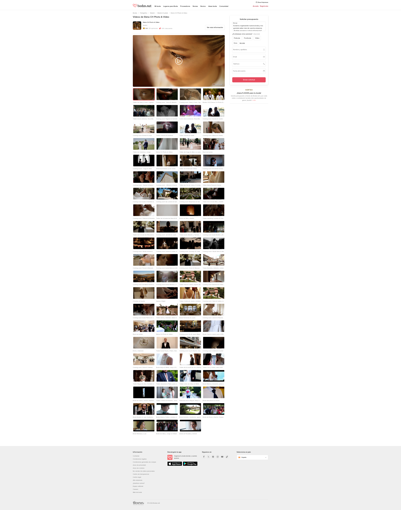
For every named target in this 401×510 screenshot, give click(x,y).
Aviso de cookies (138, 468)
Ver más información (215, 27)
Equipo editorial (138, 486)
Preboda (237, 38)
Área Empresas (262, 2)
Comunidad (223, 6)
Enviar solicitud (249, 80)
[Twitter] (208, 457)
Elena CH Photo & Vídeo (179, 13)
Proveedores (185, 6)
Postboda (247, 38)
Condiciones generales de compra (144, 462)
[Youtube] (222, 457)
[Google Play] (190, 465)
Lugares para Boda (170, 6)
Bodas (135, 13)
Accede (256, 6)
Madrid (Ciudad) (162, 13)
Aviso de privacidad (139, 465)
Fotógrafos (144, 13)
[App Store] (174, 465)
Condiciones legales (140, 459)
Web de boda (137, 492)
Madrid (152, 13)
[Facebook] (204, 457)
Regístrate (264, 6)
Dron (235, 43)
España (244, 457)
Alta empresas (137, 480)
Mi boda (158, 6)
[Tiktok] (227, 457)
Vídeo (257, 38)
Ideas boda (212, 6)
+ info (254, 100)
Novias (195, 6)
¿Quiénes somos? (139, 483)
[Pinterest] (213, 457)
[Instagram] (218, 457)
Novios (203, 6)
